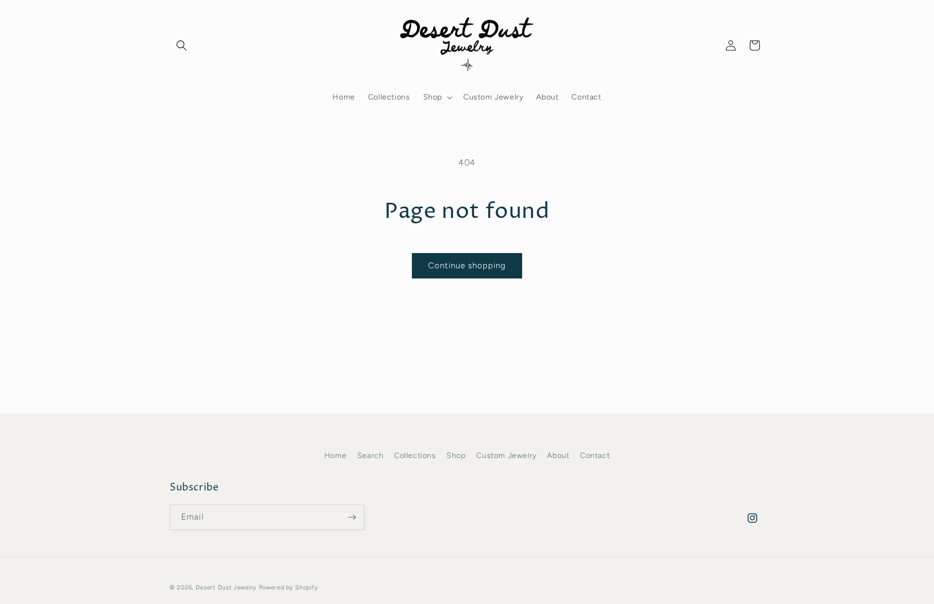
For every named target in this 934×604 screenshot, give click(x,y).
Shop (455, 455)
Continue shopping (467, 265)
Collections (415, 455)
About (558, 455)
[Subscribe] (352, 517)
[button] (182, 45)
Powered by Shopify (288, 587)
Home (335, 455)
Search (370, 455)
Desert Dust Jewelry (226, 587)
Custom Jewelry (506, 455)
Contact (595, 455)
